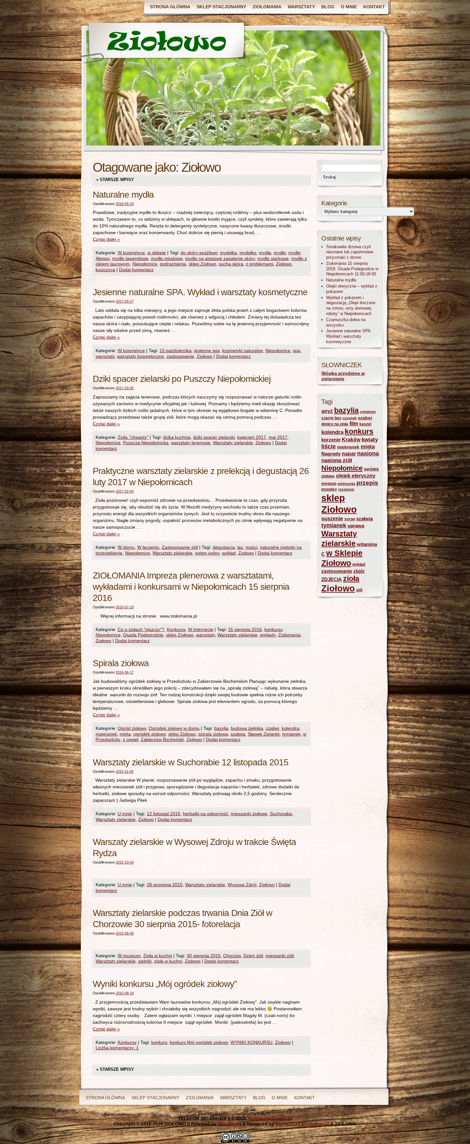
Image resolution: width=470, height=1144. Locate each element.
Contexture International (302, 1123)
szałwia (238, 734)
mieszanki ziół (279, 955)
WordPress (230, 1123)
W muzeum (129, 955)
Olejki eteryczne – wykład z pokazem (351, 289)
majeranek (106, 734)
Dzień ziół (253, 955)
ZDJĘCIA (331, 579)
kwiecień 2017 (251, 437)
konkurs (159, 1042)
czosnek (349, 418)
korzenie (331, 439)
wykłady (268, 634)
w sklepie (156, 252)
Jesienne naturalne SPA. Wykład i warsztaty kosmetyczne (200, 292)
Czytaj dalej (106, 239)
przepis (367, 482)
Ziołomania (289, 634)
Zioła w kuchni (157, 955)
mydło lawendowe (130, 258)
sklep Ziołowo (202, 263)
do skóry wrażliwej (199, 252)
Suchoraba (281, 813)
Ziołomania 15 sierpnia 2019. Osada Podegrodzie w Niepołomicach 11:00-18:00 (352, 269)
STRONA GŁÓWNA (170, 6)
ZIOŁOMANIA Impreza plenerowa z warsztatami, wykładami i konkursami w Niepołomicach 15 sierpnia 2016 (191, 587)
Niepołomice (144, 263)
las (240, 547)
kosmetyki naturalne (242, 350)
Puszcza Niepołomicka (145, 442)
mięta (125, 734)
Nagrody (331, 453)
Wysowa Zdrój (242, 884)
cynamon (368, 412)
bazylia (221, 728)
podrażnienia (173, 263)
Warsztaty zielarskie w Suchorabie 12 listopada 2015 (190, 762)
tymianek (291, 734)
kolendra (290, 728)
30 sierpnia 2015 (204, 955)
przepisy (329, 489)
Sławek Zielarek (264, 734)
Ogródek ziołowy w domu (174, 728)
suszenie (332, 518)
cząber (272, 728)
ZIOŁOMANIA (267, 6)
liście (328, 446)
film (353, 423)
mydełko (247, 252)
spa (296, 350)
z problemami (259, 263)
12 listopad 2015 (163, 813)
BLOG (327, 6)
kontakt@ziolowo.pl (270, 1118)
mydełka (228, 252)
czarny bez (331, 418)
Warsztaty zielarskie (233, 442)
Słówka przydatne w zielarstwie (343, 376)
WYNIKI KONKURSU (251, 1042)
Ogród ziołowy (132, 728)
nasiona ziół (336, 460)
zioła (351, 578)
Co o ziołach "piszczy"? (141, 629)
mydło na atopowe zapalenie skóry (220, 258)
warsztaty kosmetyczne (140, 356)
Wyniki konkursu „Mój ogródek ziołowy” (165, 984)
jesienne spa (207, 350)
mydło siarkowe (273, 258)
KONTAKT (374, 6)
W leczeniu (148, 547)
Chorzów (232, 955)
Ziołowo (284, 263)
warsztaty (105, 356)
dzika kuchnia (177, 437)
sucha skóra (231, 263)
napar (349, 453)
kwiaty (370, 440)
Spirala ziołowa (121, 663)
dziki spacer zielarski (214, 437)
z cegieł (130, 739)
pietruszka (346, 483)
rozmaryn (346, 489)
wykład (229, 553)
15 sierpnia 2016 (245, 629)
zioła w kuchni (168, 961)
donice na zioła (334, 424)
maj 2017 (278, 437)
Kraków (351, 439)
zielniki (145, 961)
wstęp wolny (207, 553)
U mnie (125, 813)
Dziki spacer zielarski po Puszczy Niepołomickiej (181, 379)
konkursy (273, 629)
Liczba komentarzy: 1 (117, 1047)
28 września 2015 (165, 884)
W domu (126, 547)
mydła (265, 252)
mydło (280, 252)
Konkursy (176, 629)
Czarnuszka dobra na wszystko (345, 322)
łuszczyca (105, 269)
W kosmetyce (131, 252)
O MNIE (349, 6)
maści (251, 547)
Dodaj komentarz (136, 269)
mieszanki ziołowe (249, 813)
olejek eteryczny (355, 475)
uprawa (356, 525)
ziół (359, 590)
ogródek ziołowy (149, 734)
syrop (349, 519)
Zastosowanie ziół (180, 547)
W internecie (200, 629)
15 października (176, 350)
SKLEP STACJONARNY (221, 6)
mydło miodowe (167, 258)
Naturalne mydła (123, 195)
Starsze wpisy (115, 179)
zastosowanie (180, 356)
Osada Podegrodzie (143, 634)
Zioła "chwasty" (133, 437)
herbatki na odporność (205, 813)
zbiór (359, 571)
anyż (327, 411)
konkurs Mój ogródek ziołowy (199, 1042)
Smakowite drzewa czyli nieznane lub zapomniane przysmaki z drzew (349, 252)
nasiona (368, 453)
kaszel (365, 424)
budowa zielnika (247, 728)
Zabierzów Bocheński (162, 739)
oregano (328, 483)
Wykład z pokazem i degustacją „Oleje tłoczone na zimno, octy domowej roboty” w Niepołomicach (350, 305)
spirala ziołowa (213, 734)
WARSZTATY (301, 6)
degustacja (224, 547)
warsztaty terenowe (190, 442)
